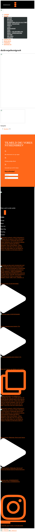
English (7, 530)
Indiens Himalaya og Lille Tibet (17, 22)
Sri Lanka (10, 36)
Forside (6, 14)
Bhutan (9, 17)
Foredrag (7, 43)
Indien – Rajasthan (13, 24)
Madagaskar (11, 28)
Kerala (9, 25)
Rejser (6, 16)
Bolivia (9, 19)
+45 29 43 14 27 (6, 4)
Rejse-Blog (7, 41)
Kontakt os (7, 44)
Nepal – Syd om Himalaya (15, 31)
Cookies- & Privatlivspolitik (16, 525)
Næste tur (7, 39)
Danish (6, 529)
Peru (8, 30)
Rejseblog (6, 129)
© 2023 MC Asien (5, 525)
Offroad (10, 37)
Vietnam (9, 34)
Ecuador (10, 21)
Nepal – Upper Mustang (14, 33)
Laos (8, 27)
